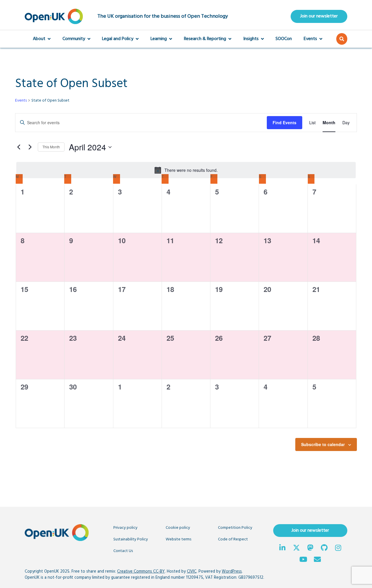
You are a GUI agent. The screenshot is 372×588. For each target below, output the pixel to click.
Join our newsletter (319, 16)
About (39, 38)
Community (73, 38)
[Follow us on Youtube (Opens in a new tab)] (303, 560)
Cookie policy (178, 527)
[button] (341, 39)
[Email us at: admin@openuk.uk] (317, 560)
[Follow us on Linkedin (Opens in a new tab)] (282, 548)
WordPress (232, 571)
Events (310, 38)
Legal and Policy (117, 38)
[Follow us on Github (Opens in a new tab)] (324, 548)
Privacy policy (125, 527)
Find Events (284, 122)
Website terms (178, 539)
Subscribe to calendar (323, 444)
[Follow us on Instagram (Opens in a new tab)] (338, 548)
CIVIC (191, 571)
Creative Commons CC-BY (141, 571)
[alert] (186, 170)
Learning (159, 38)
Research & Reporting (205, 38)
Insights (251, 38)
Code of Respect (233, 539)
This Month (51, 146)
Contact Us (123, 551)
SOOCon (284, 39)
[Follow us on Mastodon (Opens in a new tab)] (310, 548)
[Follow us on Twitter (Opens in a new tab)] (296, 548)
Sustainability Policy (130, 539)
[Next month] (29, 147)
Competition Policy (235, 527)
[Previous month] (18, 147)
